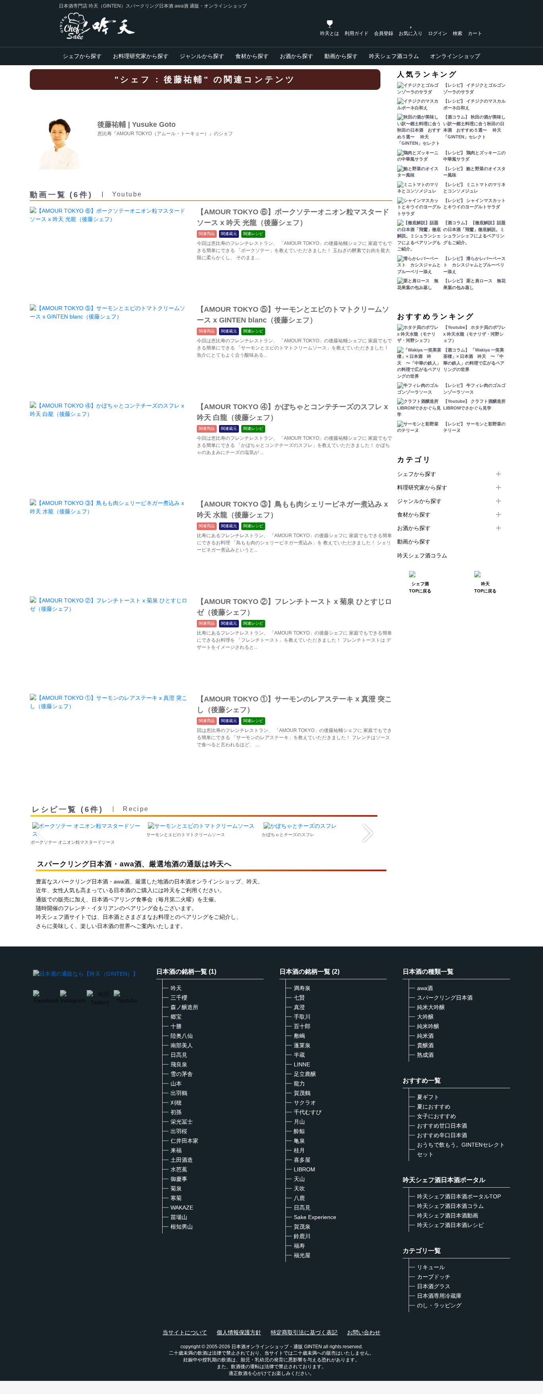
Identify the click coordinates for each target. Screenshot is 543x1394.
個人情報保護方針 (239, 1332)
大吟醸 (425, 1016)
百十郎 (302, 1026)
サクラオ (305, 1102)
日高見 (179, 1055)
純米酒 (425, 1036)
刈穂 (176, 1102)
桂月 (299, 1150)
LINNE (302, 1064)
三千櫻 (179, 997)
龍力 (299, 1083)
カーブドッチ (433, 1277)
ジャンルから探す (202, 56)
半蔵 (299, 1055)
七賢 (299, 997)
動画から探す (341, 56)
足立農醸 (305, 1074)
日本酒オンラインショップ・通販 (267, 1346)
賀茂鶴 (302, 1093)
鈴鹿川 (302, 1236)
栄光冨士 (182, 1121)
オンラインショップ (455, 56)
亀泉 (299, 1141)
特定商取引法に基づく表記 (304, 1332)
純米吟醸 (428, 1026)
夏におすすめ (433, 1106)
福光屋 (302, 1255)
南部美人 (182, 1045)
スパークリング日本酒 (445, 997)
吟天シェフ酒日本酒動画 (447, 1215)
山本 (176, 1083)
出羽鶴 (179, 1093)
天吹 (299, 1188)
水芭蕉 (179, 1169)
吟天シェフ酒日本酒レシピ (450, 1225)
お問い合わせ (363, 1332)
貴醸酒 (425, 1045)
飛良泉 (179, 1064)
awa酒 (425, 988)
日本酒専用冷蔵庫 (439, 1296)
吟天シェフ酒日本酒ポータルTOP (459, 1196)
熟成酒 (425, 1055)
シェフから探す (82, 56)
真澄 (299, 1007)
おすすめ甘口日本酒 (442, 1125)
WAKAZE (182, 1207)
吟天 (176, 988)
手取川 (302, 1016)
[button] (368, 833)
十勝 (176, 1026)
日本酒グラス (433, 1286)
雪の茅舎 (182, 1074)
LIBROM (304, 1169)
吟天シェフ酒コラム (394, 56)
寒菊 (176, 1198)
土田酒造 (182, 1160)
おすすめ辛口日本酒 (442, 1135)
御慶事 (179, 1179)
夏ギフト (428, 1097)
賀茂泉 (302, 1226)
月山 (299, 1121)
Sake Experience (315, 1217)
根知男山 (182, 1226)
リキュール (431, 1267)
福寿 (299, 1246)
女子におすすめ (436, 1116)
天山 (299, 1179)
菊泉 (176, 1188)
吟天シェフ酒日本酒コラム (450, 1206)
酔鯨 (299, 1131)
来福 (176, 1150)
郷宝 (176, 1016)
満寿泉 (302, 988)
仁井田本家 (184, 1141)
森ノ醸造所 (184, 1007)
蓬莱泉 (302, 1045)
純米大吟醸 (431, 1007)
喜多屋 (302, 1160)
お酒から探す (296, 56)
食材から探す (252, 56)
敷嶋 (299, 1036)
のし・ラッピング (439, 1305)
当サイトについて (185, 1332)
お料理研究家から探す (141, 56)
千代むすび (308, 1112)
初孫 (176, 1112)
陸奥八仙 (182, 1036)
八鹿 (299, 1198)
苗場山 (179, 1217)
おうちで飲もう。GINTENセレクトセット (461, 1149)
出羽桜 (179, 1131)
